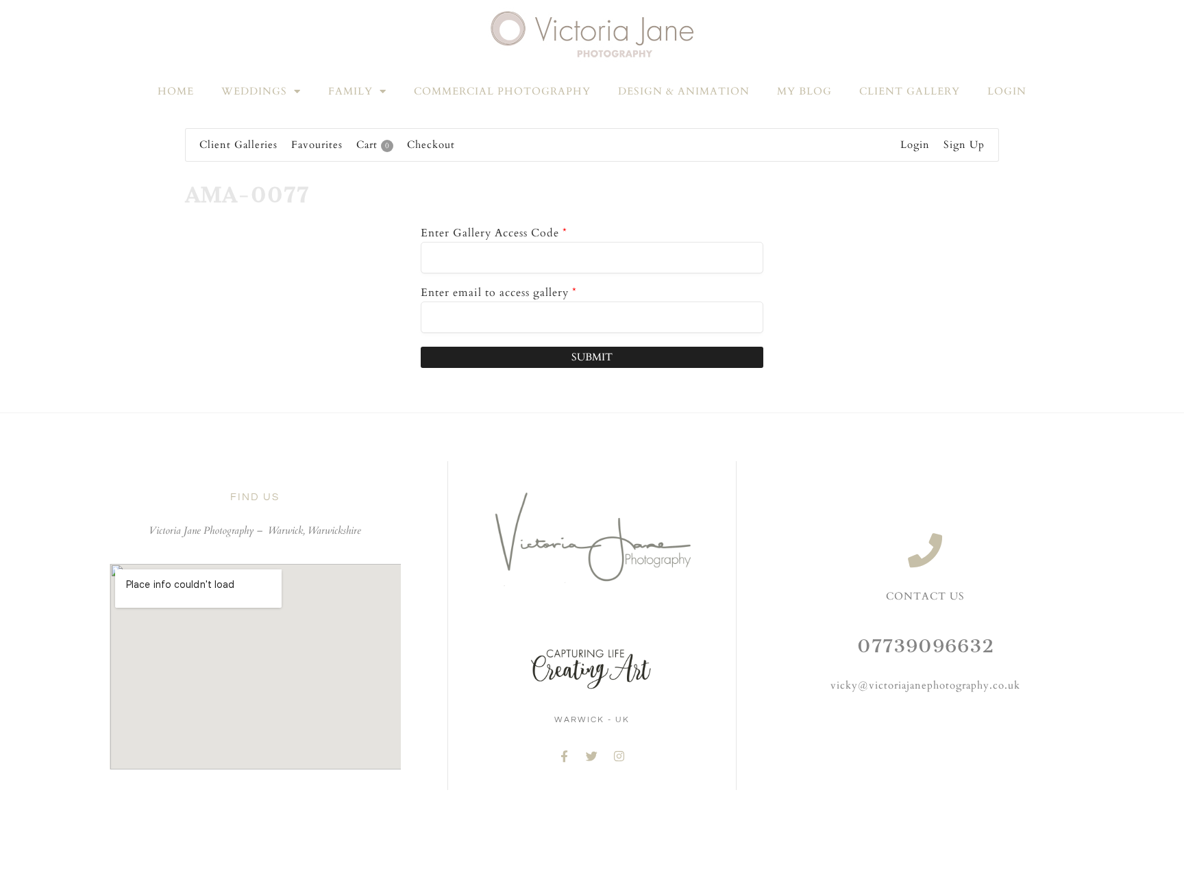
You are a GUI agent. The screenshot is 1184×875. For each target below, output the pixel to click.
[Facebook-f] (564, 756)
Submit (592, 357)
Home (176, 91)
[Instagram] (619, 756)
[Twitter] (592, 756)
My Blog (804, 91)
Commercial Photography (502, 91)
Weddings (254, 91)
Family (350, 91)
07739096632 (925, 645)
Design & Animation (684, 91)
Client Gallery (909, 91)
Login (1006, 91)
